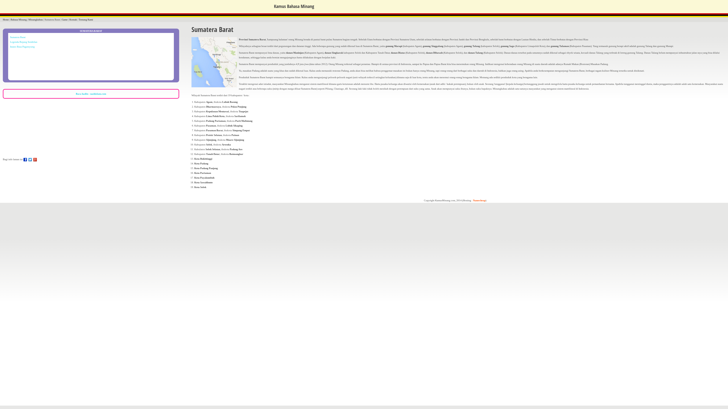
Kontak (73, 19)
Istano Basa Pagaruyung (22, 46)
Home (6, 19)
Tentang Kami (86, 19)
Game (65, 19)
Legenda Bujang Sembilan (23, 42)
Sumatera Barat (18, 37)
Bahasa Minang (19, 19)
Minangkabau (35, 19)
